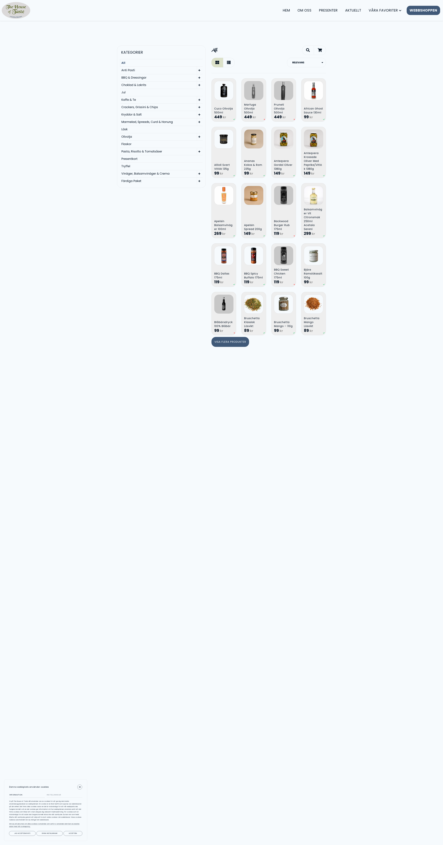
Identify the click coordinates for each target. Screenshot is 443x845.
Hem (286, 10)
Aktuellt (353, 10)
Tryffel (125, 166)
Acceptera (73, 833)
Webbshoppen (423, 10)
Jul (123, 92)
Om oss (304, 10)
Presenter (328, 10)
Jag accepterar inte (22, 833)
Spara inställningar (49, 833)
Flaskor (126, 144)
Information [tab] (15, 795)
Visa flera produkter (230, 342)
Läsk (124, 129)
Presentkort (129, 159)
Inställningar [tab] (54, 795)
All (123, 63)
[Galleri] (217, 62)
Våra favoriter (383, 10)
